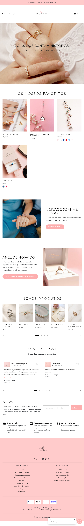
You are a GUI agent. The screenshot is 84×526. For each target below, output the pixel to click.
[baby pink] (58, 140)
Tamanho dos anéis (62, 472)
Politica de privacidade (21, 475)
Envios (21, 480)
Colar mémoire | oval (19, 363)
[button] (37, 335)
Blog (21, 489)
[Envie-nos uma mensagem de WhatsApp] (79, 521)
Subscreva (76, 408)
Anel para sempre (7, 325)
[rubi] (66, 140)
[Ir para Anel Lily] (26, 313)
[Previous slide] (4, 335)
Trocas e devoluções (21, 478)
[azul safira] (63, 140)
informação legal (22, 483)
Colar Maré (57, 324)
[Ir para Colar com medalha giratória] (42, 115)
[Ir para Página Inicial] (42, 14)
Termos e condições (21, 472)
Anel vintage (63, 134)
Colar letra (56, 363)
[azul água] (69, 140)
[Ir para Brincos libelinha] (15, 115)
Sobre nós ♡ (62, 469)
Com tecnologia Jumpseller (51, 510)
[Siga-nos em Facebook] (46, 459)
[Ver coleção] (42, 53)
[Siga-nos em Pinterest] (49, 459)
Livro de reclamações (21, 486)
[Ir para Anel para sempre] (9, 313)
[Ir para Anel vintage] (69, 115)
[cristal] (61, 140)
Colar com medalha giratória (40, 135)
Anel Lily (23, 324)
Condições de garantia (62, 480)
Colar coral (41, 324)
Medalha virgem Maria (74, 325)
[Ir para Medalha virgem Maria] (75, 313)
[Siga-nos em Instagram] (43, 459)
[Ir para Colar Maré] (58, 313)
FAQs (22, 469)
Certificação (62, 478)
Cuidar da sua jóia (62, 475)
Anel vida (7, 180)
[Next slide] (80, 335)
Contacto (21, 491)
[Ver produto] (7, 364)
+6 (72, 140)
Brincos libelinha (12, 134)
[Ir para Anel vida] (15, 161)
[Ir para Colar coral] (42, 313)
